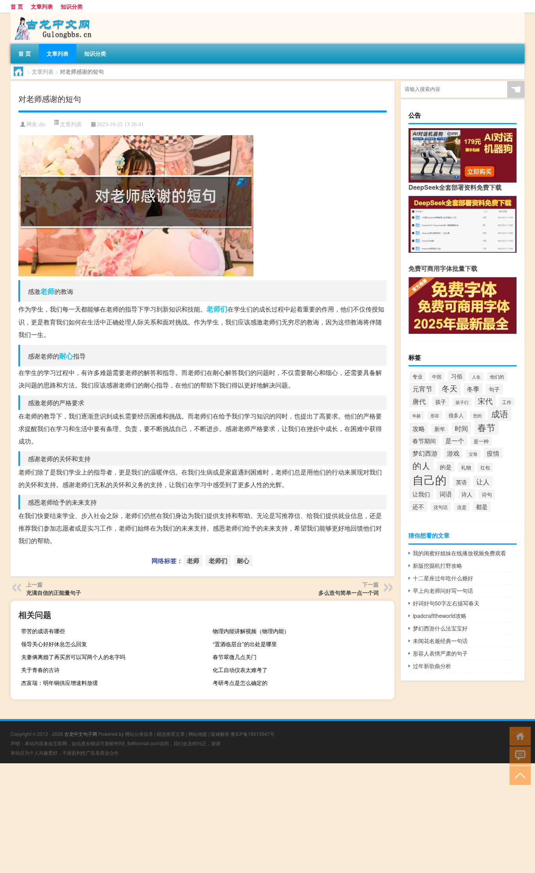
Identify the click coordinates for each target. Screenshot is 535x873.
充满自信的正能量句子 (53, 592)
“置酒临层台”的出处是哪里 (245, 644)
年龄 (416, 415)
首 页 (17, 6)
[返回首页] (518, 735)
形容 (434, 415)
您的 (477, 415)
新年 (439, 429)
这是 (461, 507)
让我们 (421, 494)
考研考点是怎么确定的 (240, 682)
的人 (421, 465)
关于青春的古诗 (40, 670)
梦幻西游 (424, 453)
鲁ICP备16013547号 (253, 733)
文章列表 (42, 6)
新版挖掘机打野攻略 (437, 565)
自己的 (429, 479)
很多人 (456, 415)
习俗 (457, 376)
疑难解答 (220, 733)
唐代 (419, 401)
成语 (499, 414)
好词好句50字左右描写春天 (446, 603)
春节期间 (424, 440)
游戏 (453, 453)
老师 (47, 291)
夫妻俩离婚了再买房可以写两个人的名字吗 (73, 657)
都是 (482, 506)
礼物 (466, 467)
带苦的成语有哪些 (43, 631)
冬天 (449, 388)
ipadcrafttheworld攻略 (439, 615)
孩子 (440, 402)
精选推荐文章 (171, 733)
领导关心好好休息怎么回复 (54, 644)
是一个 (454, 440)
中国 (436, 376)
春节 (486, 427)
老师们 (217, 309)
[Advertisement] (235, 818)
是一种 (481, 441)
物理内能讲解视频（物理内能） (251, 631)
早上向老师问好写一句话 (443, 590)
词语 (445, 493)
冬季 (473, 388)
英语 (461, 482)
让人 (483, 481)
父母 (473, 454)
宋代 (485, 401)
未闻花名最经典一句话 (440, 641)
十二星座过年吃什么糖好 (443, 578)
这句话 (441, 507)
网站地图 (197, 733)
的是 (446, 467)
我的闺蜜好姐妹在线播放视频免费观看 (459, 553)
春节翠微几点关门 (235, 657)
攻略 (418, 428)
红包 (485, 467)
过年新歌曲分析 (432, 666)
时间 (461, 428)
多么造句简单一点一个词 (348, 592)
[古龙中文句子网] (52, 15)
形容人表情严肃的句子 (440, 653)
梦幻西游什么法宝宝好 (440, 628)
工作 (507, 401)
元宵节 (422, 388)
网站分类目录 (139, 733)
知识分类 (72, 6)
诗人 (466, 494)
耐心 (66, 356)
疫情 (493, 453)
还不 (418, 506)
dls (42, 124)
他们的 (497, 376)
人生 (476, 376)
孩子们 (461, 402)
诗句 (487, 494)
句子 (494, 389)
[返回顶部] (518, 775)
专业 (417, 376)
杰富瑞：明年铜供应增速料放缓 (59, 682)
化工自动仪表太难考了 (240, 670)
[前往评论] (518, 755)
